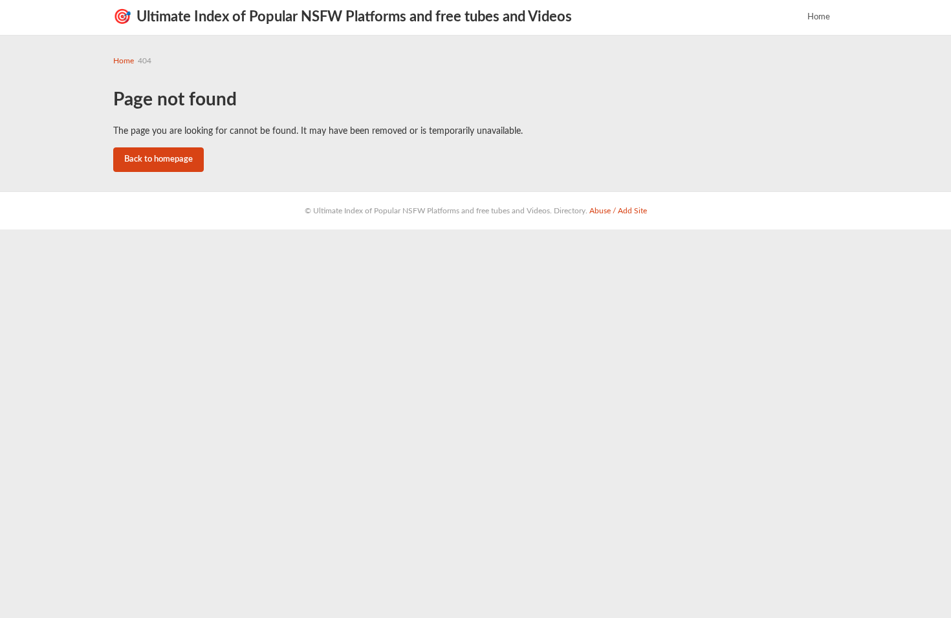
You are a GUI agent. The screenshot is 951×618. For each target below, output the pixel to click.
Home (818, 17)
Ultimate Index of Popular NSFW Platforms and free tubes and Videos (342, 17)
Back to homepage (158, 159)
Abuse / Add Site (618, 211)
